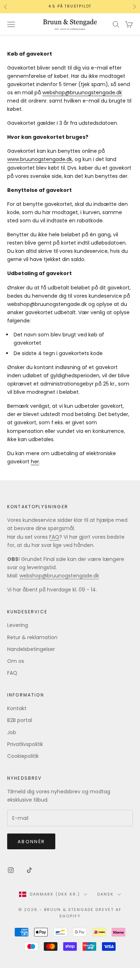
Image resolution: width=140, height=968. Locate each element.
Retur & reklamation (32, 637)
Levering (17, 625)
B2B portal (19, 720)
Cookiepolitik (23, 756)
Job (11, 732)
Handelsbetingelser (31, 649)
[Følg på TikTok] (29, 870)
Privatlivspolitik (25, 744)
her (35, 461)
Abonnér (31, 841)
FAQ (54, 536)
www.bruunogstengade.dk (39, 159)
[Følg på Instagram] (10, 870)
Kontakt (17, 708)
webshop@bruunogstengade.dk (82, 92)
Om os (15, 661)
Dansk (105, 894)
